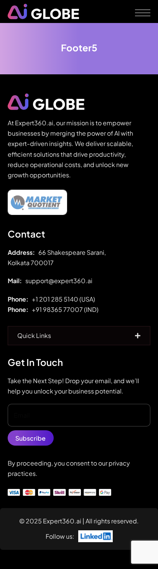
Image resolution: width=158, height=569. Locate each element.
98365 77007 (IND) (71, 309)
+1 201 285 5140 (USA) (63, 299)
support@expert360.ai (58, 281)
